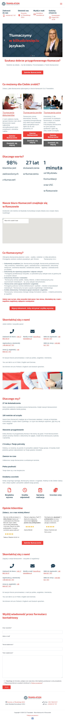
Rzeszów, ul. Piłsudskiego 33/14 (16, 702)
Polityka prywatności (32, 715)
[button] (4, 40)
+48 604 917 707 (8, 345)
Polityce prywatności (36, 683)
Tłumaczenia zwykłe (32, 112)
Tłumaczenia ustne (52, 112)
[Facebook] (32, 718)
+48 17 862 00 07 (52, 702)
